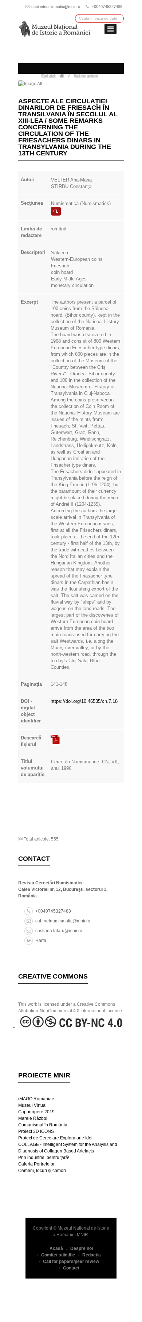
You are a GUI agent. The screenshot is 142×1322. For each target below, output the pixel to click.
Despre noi (81, 1248)
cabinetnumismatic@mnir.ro (55, 6)
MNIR (82, 1234)
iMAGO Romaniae (36, 1098)
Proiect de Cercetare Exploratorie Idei (55, 1137)
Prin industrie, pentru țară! (43, 1157)
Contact (71, 1268)
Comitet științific (58, 1255)
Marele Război (32, 1118)
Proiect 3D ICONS (36, 1131)
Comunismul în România (42, 1124)
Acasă (56, 1248)
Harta (40, 940)
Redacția (91, 1255)
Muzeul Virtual (32, 1105)
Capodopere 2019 (36, 1111)
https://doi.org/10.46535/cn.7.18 (84, 701)
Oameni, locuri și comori (42, 1170)
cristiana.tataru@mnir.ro (58, 930)
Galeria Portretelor (36, 1164)
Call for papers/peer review (71, 1261)
